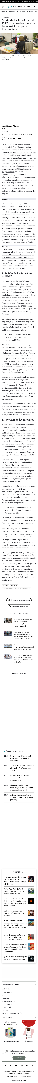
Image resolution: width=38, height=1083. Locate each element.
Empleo (5, 585)
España (12, 11)
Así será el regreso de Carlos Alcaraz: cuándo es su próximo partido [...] (21, 797)
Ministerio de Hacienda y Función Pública (16, 589)
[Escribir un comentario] (19, 138)
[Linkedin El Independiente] (27, 1066)
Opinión (4, 11)
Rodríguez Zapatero (8, 1001)
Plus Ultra (5, 998)
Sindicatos (6, 592)
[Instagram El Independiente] (22, 1066)
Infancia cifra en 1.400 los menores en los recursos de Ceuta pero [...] (20, 778)
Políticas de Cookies (12, 1076)
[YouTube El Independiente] (16, 1066)
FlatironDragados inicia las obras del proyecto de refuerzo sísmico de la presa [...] (21, 787)
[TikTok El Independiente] (32, 1066)
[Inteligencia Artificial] (10, 1037)
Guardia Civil (6, 1007)
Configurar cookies (26, 1076)
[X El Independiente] (5, 1066)
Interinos (14, 585)
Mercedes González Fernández (12, 1013)
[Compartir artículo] (3, 138)
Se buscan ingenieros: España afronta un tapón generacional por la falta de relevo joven (24, 647)
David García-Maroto (10, 126)
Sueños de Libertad (29, 1)
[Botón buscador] (35, 7)
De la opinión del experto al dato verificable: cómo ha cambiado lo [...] (20, 758)
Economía (21, 11)
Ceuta (21, 1)
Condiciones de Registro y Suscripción (19, 1073)
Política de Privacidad (10, 1071)
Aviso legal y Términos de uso (26, 1071)
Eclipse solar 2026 (8, 992)
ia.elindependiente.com (11, 1041)
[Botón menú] (3, 7)
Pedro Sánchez (7, 1004)
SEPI (3, 995)
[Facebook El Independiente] (10, 1066)
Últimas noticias (14, 1)
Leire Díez (5, 1010)
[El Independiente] (19, 7)
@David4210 (6, 131)
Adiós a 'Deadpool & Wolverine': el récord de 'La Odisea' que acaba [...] (22, 768)
